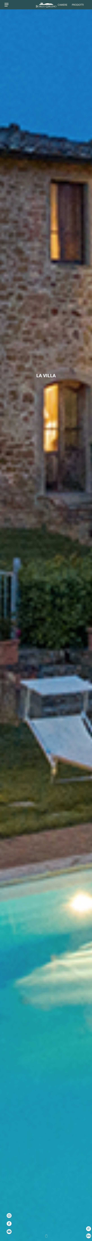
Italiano (88, 1229)
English (88, 1236)
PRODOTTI (78, 4)
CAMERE (62, 4)
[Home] (46, 4)
